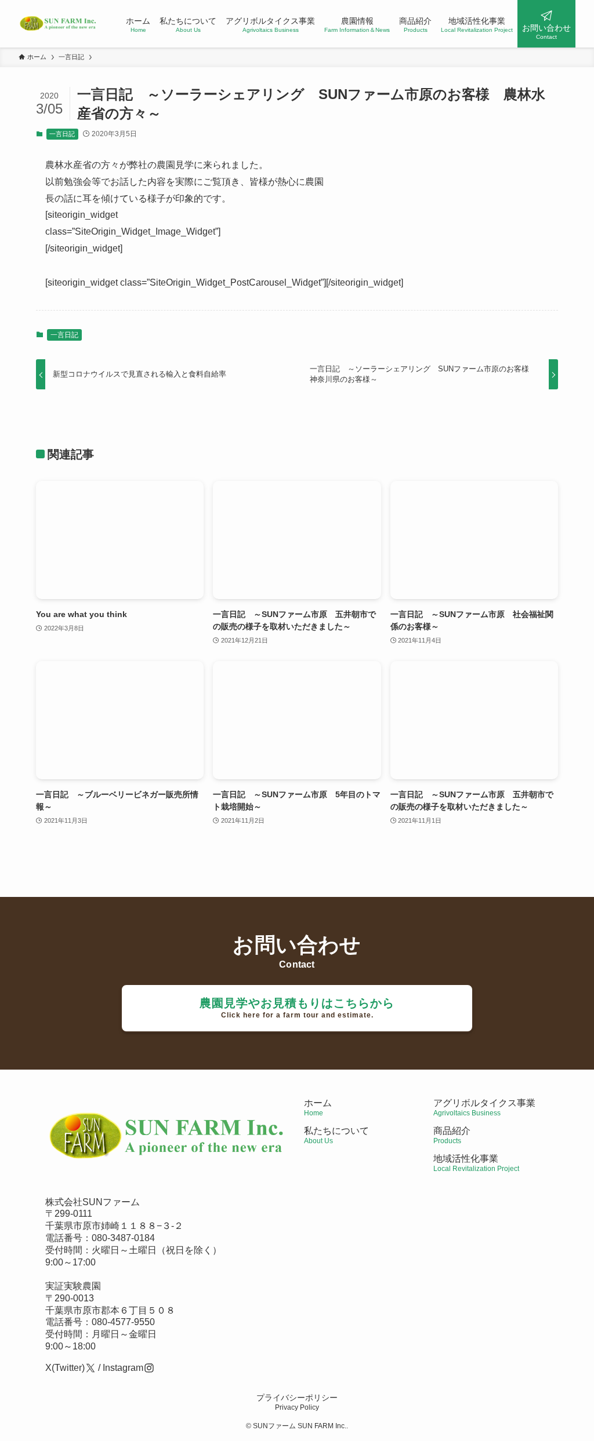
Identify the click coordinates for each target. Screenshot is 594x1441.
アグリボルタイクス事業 (484, 1103)
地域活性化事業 (476, 1163)
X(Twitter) (65, 1368)
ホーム (318, 1107)
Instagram (123, 1368)
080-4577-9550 (123, 1322)
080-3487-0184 (123, 1238)
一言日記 (62, 133)
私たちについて (336, 1135)
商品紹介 (451, 1135)
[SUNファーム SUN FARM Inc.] (58, 23)
